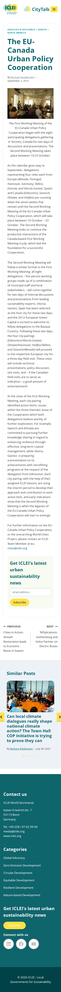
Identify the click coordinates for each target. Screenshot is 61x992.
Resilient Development (18, 888)
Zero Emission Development (22, 865)
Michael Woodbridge (22, 77)
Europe (42, 29)
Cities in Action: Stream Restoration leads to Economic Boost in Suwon (14, 639)
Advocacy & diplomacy (21, 29)
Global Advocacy (14, 858)
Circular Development (17, 873)
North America (16, 32)
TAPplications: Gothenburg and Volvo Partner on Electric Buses (47, 636)
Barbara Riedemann (21, 748)
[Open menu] (54, 9)
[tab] (24, 756)
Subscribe (14, 925)
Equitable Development (18, 880)
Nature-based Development (21, 895)
